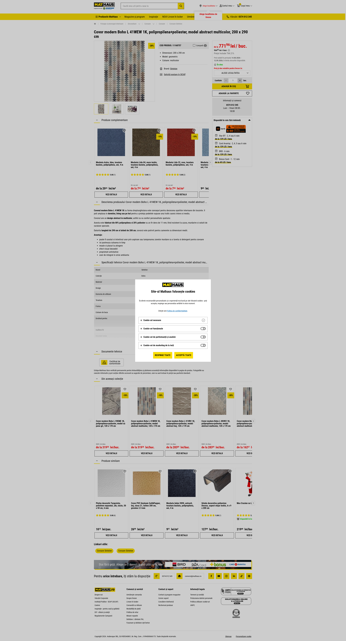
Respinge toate (162, 355)
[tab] (173, 320)
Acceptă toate (183, 355)
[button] (150, 320)
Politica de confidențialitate (177, 311)
